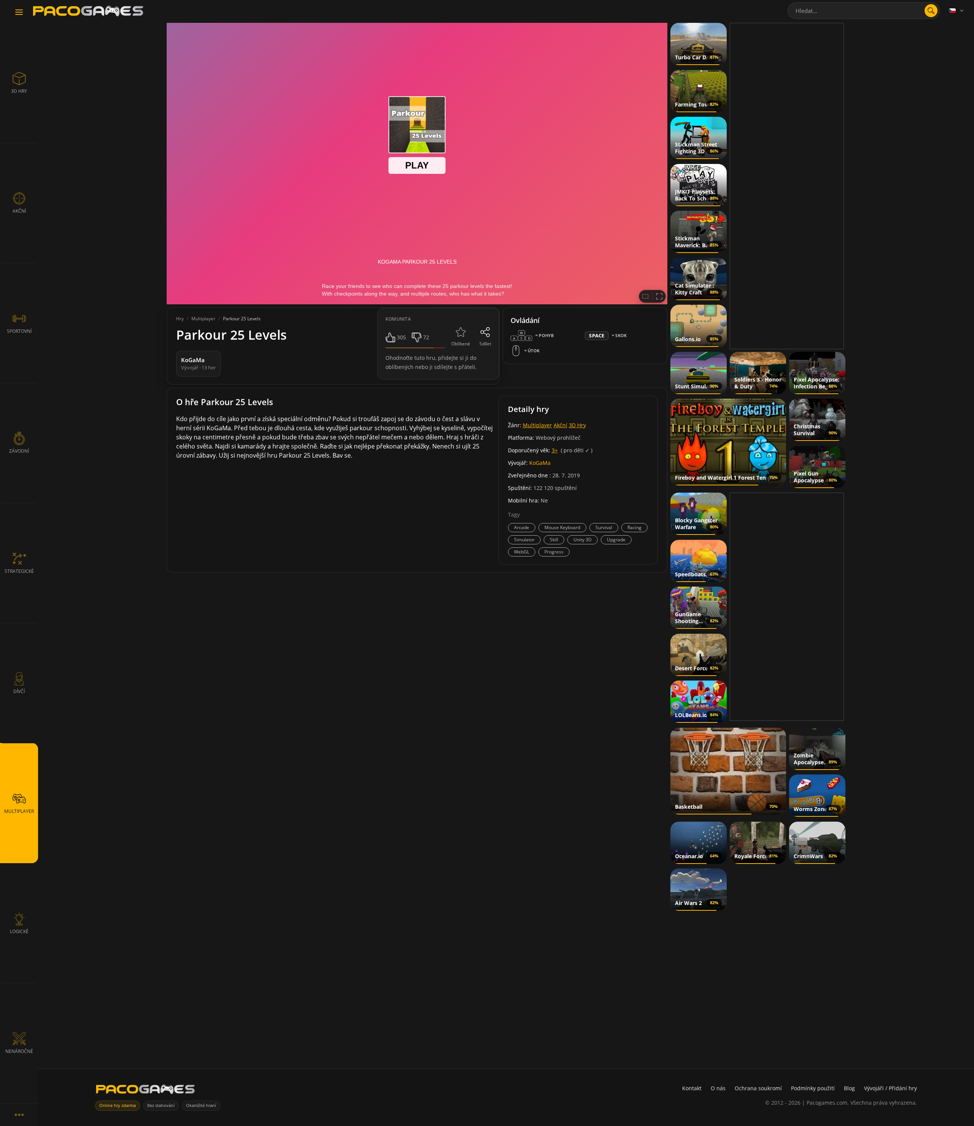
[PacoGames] (145, 1090)
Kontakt (692, 1088)
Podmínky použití (813, 1088)
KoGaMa (540, 462)
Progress (553, 552)
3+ (555, 450)
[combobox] (864, 10)
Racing (634, 527)
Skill (554, 539)
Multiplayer (537, 425)
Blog (849, 1088)
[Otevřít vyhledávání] (931, 10)
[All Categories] (19, 1114)
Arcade (521, 527)
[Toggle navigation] (19, 12)
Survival (603, 527)
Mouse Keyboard (562, 527)
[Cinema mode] (645, 296)
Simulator (524, 539)
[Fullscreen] (659, 296)
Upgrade (616, 539)
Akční (560, 425)
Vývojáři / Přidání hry (890, 1088)
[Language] (956, 10)
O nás (718, 1088)
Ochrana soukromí (758, 1088)
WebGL (521, 552)
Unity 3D (582, 539)
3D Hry (577, 425)
